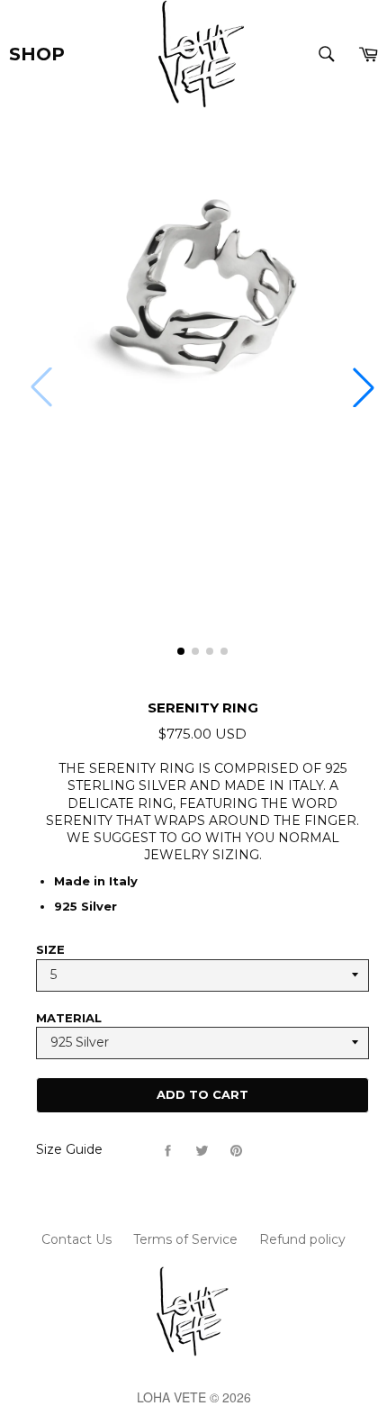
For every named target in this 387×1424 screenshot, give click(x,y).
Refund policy (302, 1239)
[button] (363, 387)
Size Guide (69, 1149)
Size (50, 949)
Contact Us (76, 1239)
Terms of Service (185, 1239)
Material (69, 1018)
